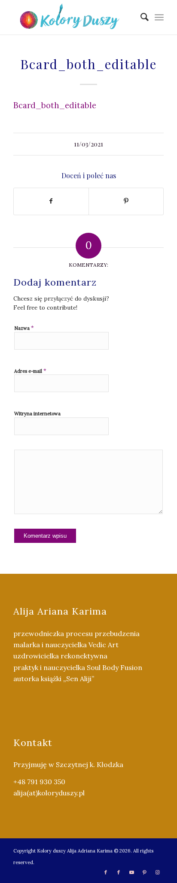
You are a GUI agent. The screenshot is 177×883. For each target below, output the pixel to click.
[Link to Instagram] (157, 872)
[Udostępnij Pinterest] (126, 201)
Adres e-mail (30, 371)
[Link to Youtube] (131, 872)
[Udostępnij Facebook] (51, 201)
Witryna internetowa (37, 414)
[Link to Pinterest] (144, 872)
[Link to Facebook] (105, 872)
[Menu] (159, 17)
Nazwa (24, 328)
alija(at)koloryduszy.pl (49, 793)
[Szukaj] (140, 17)
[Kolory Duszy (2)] (73, 17)
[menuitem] (140, 17)
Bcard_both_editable (54, 105)
